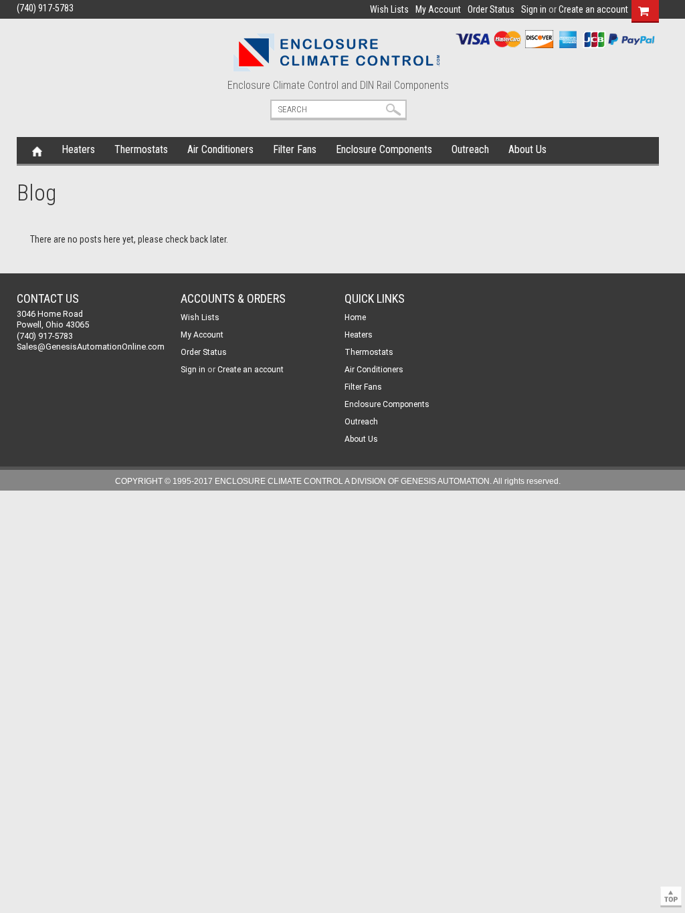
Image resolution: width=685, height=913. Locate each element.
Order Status (491, 9)
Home (37, 150)
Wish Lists (389, 9)
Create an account (593, 9)
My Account (438, 9)
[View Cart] (643, 9)
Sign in (534, 9)
